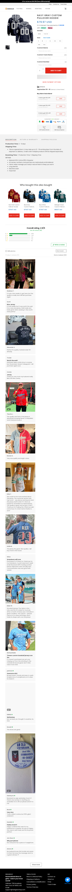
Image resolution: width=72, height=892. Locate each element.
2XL (55, 41)
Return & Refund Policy (34, 877)
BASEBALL (29, 9)
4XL (39, 44)
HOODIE (47, 9)
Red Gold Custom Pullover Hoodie (14, 206)
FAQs (50, 4)
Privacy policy (31, 884)
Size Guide (46, 38)
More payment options (52, 82)
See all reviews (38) (36, 230)
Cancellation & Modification (36, 882)
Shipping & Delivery (33, 879)
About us (51, 879)
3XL (60, 41)
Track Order (63, 4)
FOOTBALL (20, 9)
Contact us (56, 4)
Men (39, 34)
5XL (44, 44)
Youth (46, 34)
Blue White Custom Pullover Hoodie (44, 206)
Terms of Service (32, 887)
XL (50, 41)
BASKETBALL (38, 9)
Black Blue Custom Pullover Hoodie (29, 206)
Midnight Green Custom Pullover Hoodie (60, 206)
